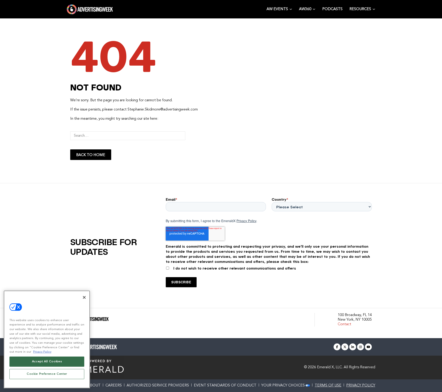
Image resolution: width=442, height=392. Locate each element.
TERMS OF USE (328, 385)
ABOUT (94, 385)
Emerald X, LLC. (330, 367)
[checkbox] (269, 267)
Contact (344, 324)
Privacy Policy (246, 220)
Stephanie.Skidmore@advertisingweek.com (163, 109)
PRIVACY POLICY (360, 385)
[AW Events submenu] (290, 8)
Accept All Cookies (47, 361)
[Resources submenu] (373, 8)
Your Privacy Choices (283, 385)
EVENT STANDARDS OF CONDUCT (225, 385)
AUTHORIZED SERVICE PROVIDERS (158, 385)
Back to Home (90, 155)
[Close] (84, 297)
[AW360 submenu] (314, 8)
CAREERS (113, 385)
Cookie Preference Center (47, 373)
